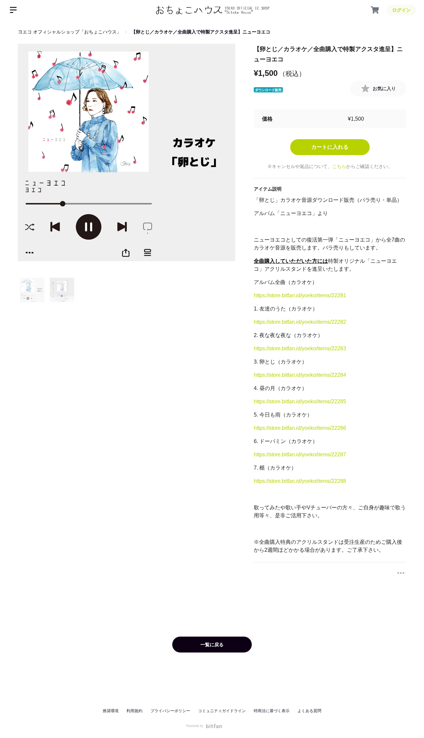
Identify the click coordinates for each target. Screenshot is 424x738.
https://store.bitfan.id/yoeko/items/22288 (300, 481)
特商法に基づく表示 (272, 711)
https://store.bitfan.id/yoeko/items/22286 (300, 428)
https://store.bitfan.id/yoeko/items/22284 (300, 375)
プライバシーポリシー (170, 711)
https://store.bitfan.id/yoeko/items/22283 (300, 348)
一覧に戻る (212, 644)
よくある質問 (309, 711)
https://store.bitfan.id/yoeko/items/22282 (300, 322)
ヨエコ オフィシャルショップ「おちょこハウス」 (69, 31)
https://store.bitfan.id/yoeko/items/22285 (300, 401)
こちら (339, 166)
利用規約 (134, 711)
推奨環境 (111, 711)
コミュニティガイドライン (222, 711)
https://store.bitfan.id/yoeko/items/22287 (300, 454)
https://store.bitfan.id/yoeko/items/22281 (300, 295)
